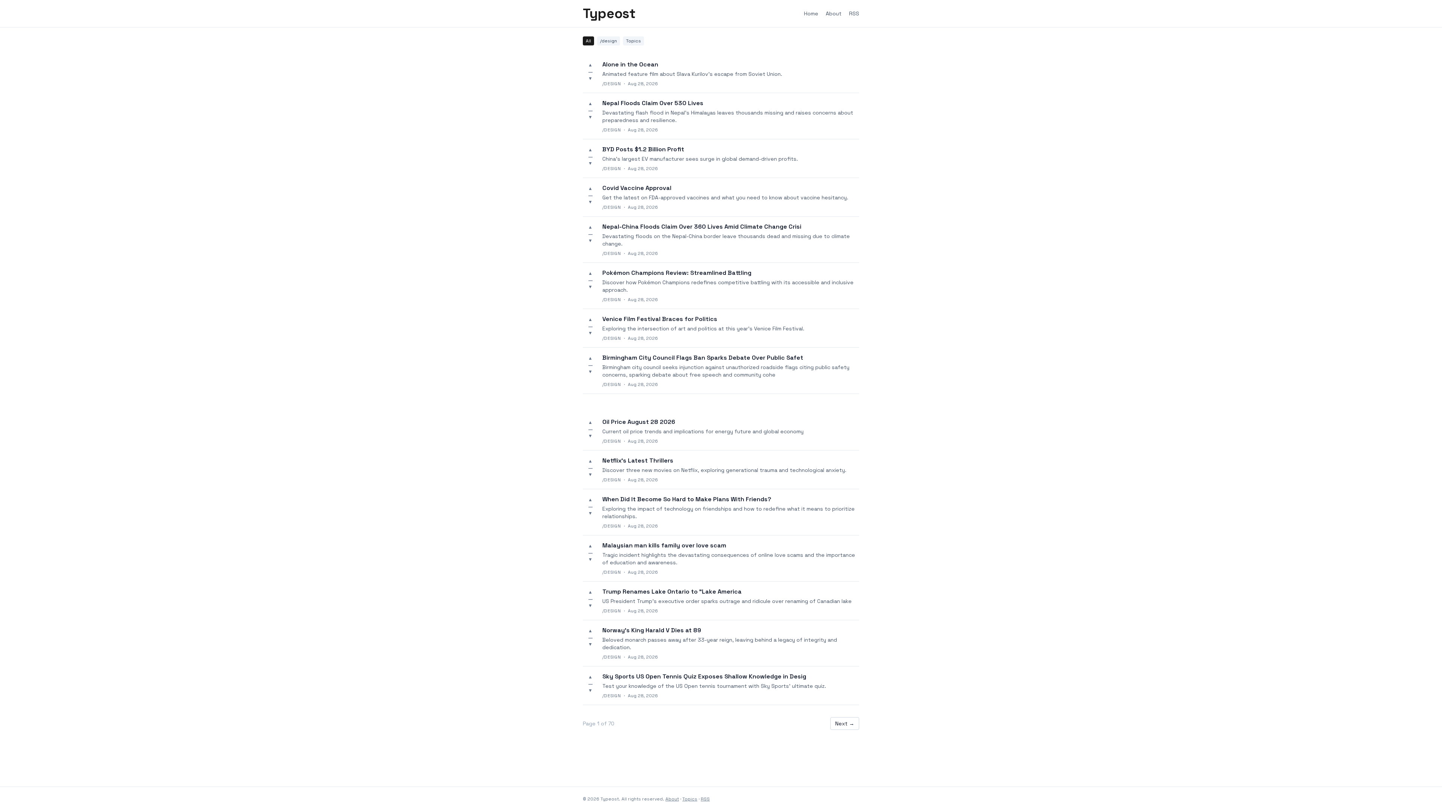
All (588, 41)
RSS (854, 13)
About (834, 13)
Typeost (609, 13)
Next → (844, 723)
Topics (633, 41)
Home (811, 13)
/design (608, 41)
